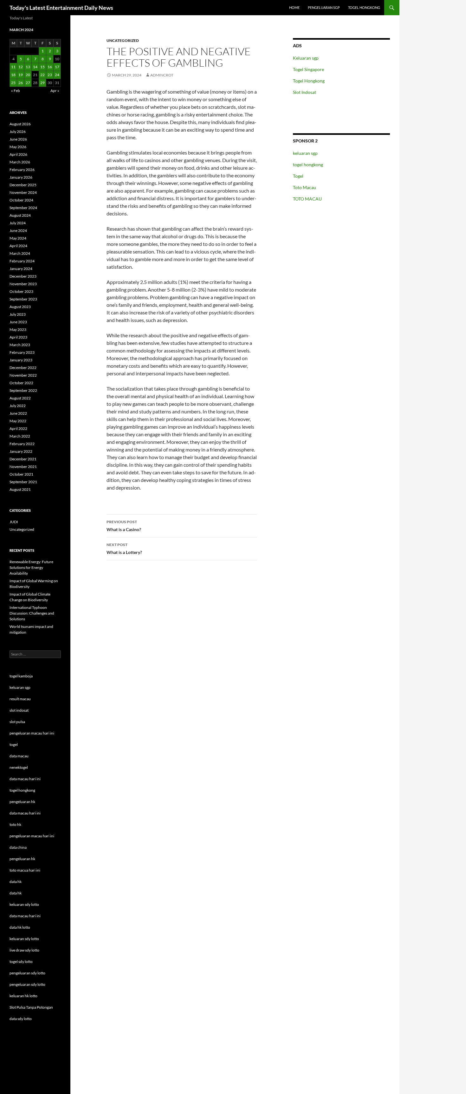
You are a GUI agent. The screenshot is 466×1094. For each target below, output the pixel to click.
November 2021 (23, 466)
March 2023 (20, 344)
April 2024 (18, 245)
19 (20, 74)
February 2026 (22, 169)
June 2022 (18, 413)
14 (35, 66)
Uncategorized (123, 40)
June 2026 (18, 139)
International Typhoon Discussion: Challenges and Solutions (32, 613)
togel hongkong (308, 164)
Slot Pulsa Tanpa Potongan (31, 1007)
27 (28, 82)
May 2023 (18, 329)
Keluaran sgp (306, 58)
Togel (298, 176)
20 (28, 74)
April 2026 (18, 154)
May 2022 (18, 420)
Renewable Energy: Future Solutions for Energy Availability (31, 567)
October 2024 (21, 200)
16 (50, 66)
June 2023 (18, 322)
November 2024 (23, 192)
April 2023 (18, 337)
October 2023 (21, 291)
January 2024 (21, 268)
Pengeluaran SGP (324, 7)
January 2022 (21, 451)
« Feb (15, 90)
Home (294, 7)
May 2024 (18, 238)
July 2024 (18, 223)
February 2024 (22, 261)
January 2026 (21, 177)
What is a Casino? (124, 525)
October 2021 (21, 474)
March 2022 (20, 436)
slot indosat (19, 710)
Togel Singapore (308, 69)
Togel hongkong (364, 7)
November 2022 (23, 375)
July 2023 (18, 314)
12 (20, 66)
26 (20, 82)
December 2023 (23, 276)
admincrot (161, 75)
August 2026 (20, 124)
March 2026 (20, 162)
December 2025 (23, 184)
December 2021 (23, 459)
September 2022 (23, 390)
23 (50, 74)
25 (13, 82)
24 (57, 74)
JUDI (14, 521)
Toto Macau (304, 187)
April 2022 (18, 428)
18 (13, 74)
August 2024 (20, 215)
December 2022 (23, 367)
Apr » (54, 90)
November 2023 (23, 283)
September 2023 (23, 299)
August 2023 (20, 306)
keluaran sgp (305, 153)
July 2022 (18, 405)
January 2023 (21, 360)
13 (28, 66)
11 (13, 66)
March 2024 (20, 253)
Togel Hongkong (309, 80)
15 (42, 66)
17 (57, 66)
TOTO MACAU (307, 198)
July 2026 (18, 131)
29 (42, 82)
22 (42, 74)
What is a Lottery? (124, 548)
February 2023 (22, 352)
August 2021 (20, 489)
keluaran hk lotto (23, 995)
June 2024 (18, 230)
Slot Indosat (304, 92)
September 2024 (23, 207)
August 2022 (20, 398)
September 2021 (23, 481)
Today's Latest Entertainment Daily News (61, 7)
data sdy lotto (21, 1018)
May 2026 (18, 146)
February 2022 (22, 443)
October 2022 (21, 382)
